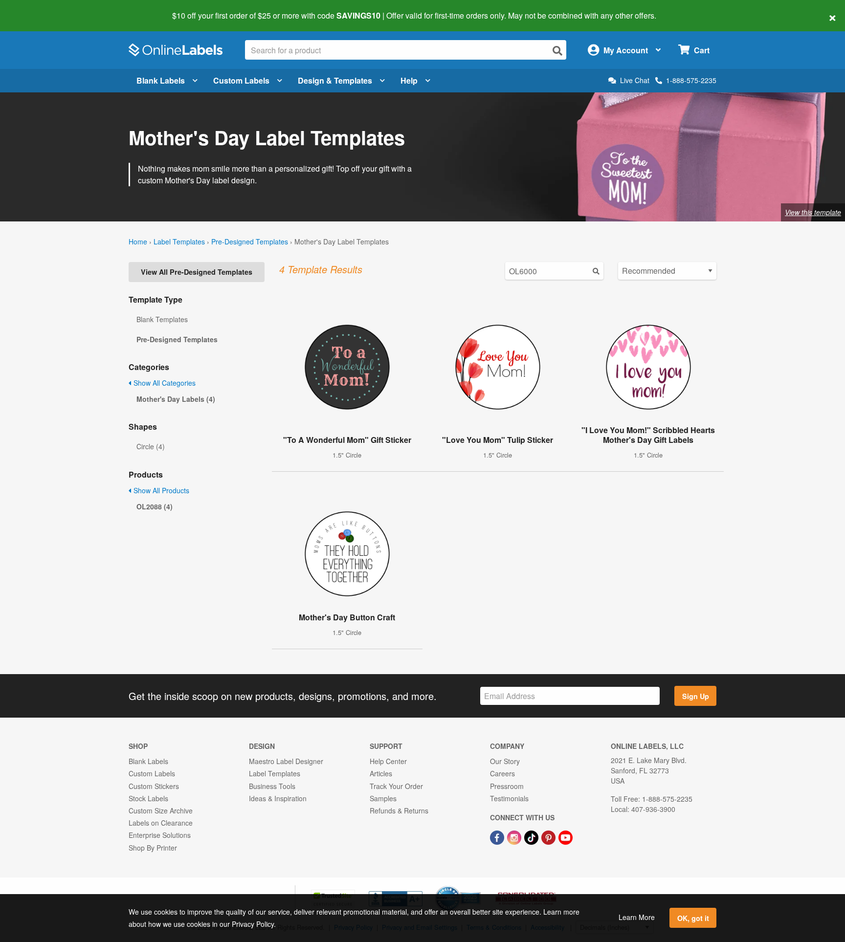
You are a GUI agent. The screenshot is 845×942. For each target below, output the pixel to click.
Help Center (388, 761)
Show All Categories (164, 383)
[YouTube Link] (565, 836)
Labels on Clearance (161, 823)
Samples (383, 798)
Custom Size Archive (161, 810)
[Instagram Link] (515, 836)
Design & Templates (335, 80)
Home (138, 241)
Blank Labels (160, 80)
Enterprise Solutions (160, 835)
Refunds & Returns (399, 810)
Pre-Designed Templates (249, 241)
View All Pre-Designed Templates (196, 272)
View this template (813, 212)
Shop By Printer (153, 848)
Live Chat (634, 80)
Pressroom (507, 786)
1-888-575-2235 (691, 80)
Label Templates (179, 241)
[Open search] (557, 51)
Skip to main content (35, 9)
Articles (381, 773)
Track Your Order (396, 786)
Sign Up (695, 696)
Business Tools (272, 786)
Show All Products (160, 490)
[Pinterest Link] (549, 836)
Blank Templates (162, 319)
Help (409, 80)
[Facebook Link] (498, 836)
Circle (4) (150, 446)
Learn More (637, 917)
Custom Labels (241, 80)
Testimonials (509, 798)
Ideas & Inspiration (278, 798)
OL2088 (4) (154, 506)
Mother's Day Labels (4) (175, 399)
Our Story (505, 761)
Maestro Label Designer (286, 761)
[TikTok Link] (532, 836)
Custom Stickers (154, 786)
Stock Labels (148, 798)
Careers (502, 773)
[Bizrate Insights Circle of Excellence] (477, 887)
